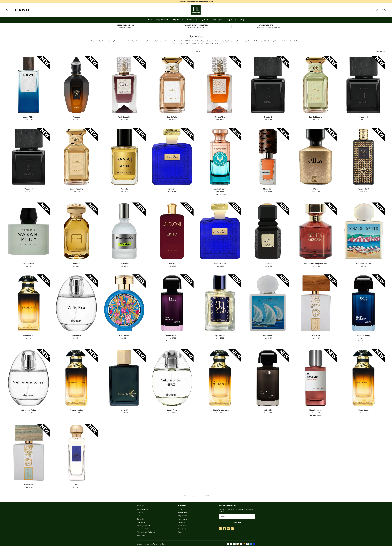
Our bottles (140, 519)
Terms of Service (143, 529)
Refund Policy (141, 535)
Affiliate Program (142, 509)
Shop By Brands (162, 20)
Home (150, 20)
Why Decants (178, 20)
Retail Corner (218, 20)
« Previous (185, 496)
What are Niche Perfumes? (146, 532)
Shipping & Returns (143, 526)
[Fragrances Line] (196, 10)
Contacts (140, 512)
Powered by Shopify (160, 544)
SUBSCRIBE (237, 522)
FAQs (139, 516)
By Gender (205, 20)
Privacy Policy (141, 522)
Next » (207, 496)
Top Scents (231, 20)
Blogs (242, 20)
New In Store (192, 20)
